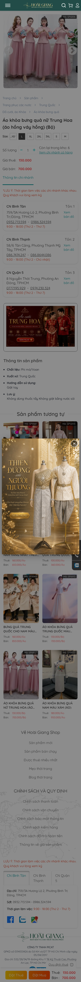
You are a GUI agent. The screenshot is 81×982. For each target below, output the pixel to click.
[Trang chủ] (38, 5)
